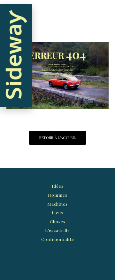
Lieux (58, 212)
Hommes (57, 195)
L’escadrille (57, 230)
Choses (57, 221)
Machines (57, 204)
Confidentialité (57, 239)
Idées (58, 186)
